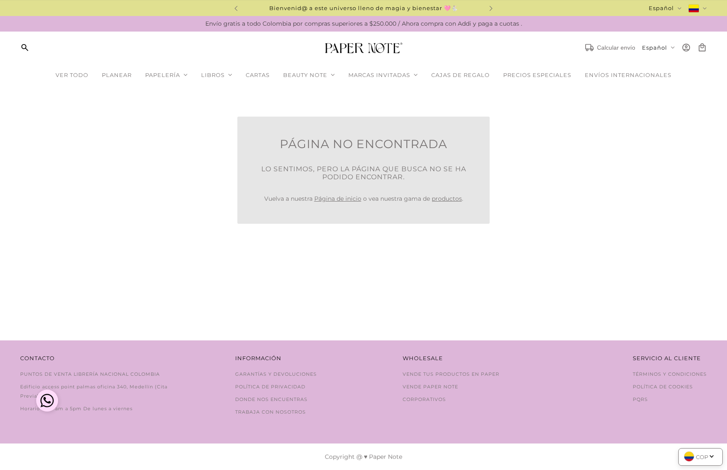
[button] (47, 402)
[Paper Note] (364, 47)
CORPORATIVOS (424, 399)
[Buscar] (24, 47)
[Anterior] (236, 8)
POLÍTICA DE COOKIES (663, 387)
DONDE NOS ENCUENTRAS (271, 399)
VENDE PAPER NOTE (430, 387)
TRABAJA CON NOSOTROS (270, 412)
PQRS (640, 399)
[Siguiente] (491, 8)
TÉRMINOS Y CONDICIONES (670, 374)
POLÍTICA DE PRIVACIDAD (270, 387)
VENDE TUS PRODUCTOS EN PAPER (451, 374)
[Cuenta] (686, 47)
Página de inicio (337, 198)
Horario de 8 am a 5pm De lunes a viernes (76, 409)
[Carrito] (702, 47)
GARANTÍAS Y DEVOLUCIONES (276, 374)
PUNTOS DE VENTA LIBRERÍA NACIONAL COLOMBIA (90, 374)
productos (447, 198)
